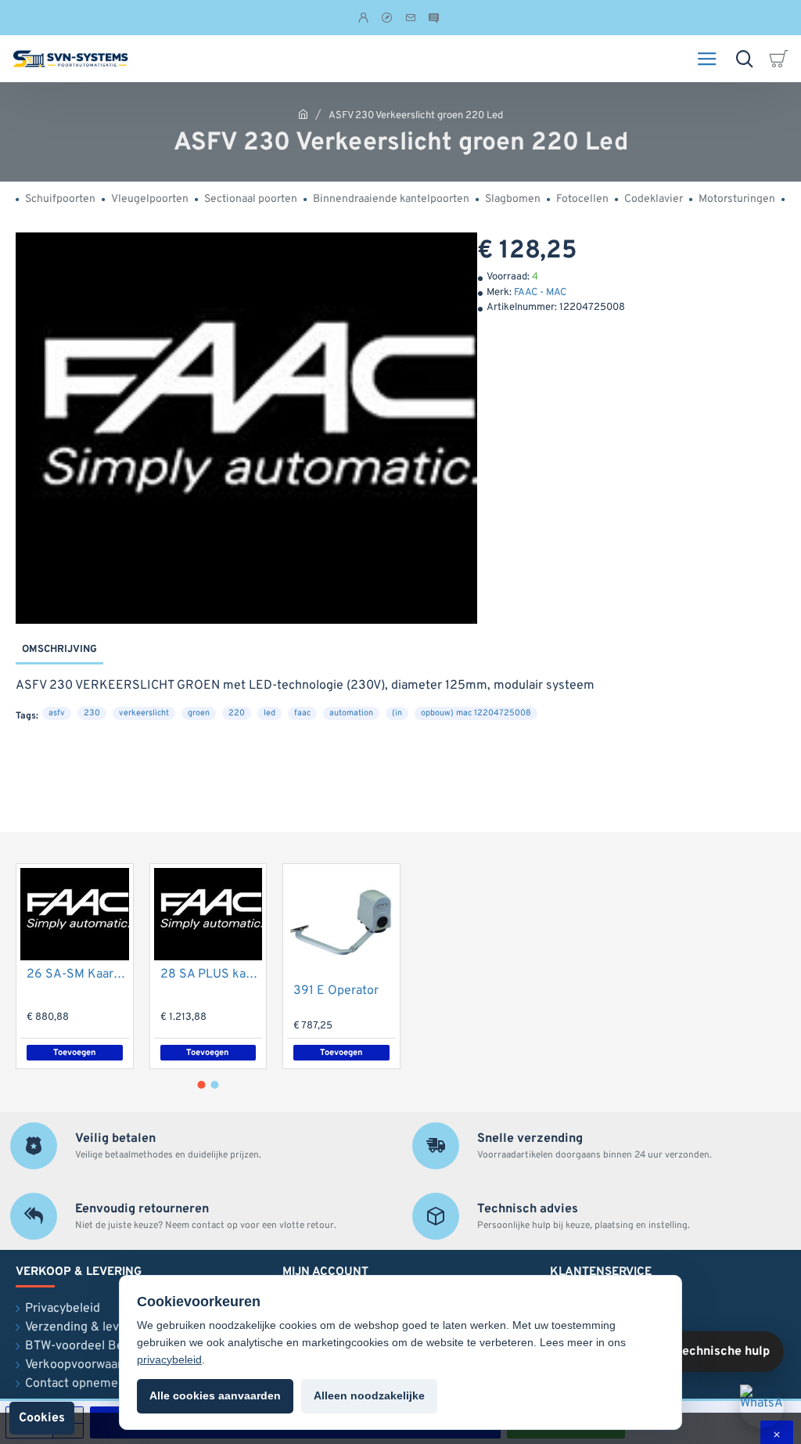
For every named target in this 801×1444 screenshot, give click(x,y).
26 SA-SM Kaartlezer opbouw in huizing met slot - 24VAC (78, 974)
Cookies (42, 1418)
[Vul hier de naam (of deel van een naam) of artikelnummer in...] (744, 58)
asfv (56, 713)
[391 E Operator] (341, 922)
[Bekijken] (781, 58)
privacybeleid (169, 1359)
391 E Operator (336, 991)
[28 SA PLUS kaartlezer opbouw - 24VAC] (208, 914)
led (269, 713)
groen (199, 713)
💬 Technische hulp (713, 1351)
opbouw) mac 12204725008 (476, 713)
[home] (303, 114)
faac (302, 713)
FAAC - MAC (540, 292)
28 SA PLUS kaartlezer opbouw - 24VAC (211, 974)
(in (397, 713)
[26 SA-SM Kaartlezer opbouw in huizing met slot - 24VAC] (74, 914)
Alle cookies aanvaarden (215, 1395)
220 (236, 713)
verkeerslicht (144, 713)
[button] (208, 1052)
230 (92, 713)
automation (351, 713)
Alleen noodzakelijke (369, 1395)
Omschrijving (59, 649)
